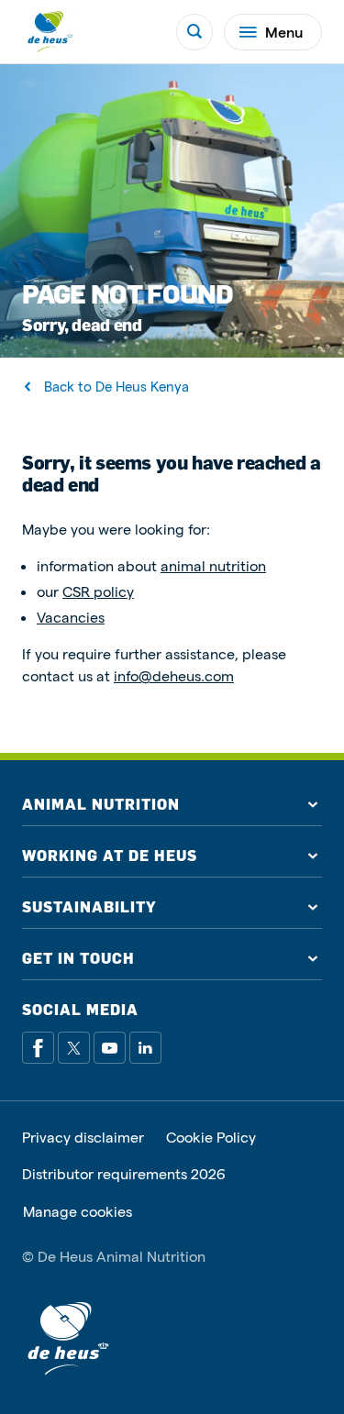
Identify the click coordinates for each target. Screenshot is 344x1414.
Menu (284, 31)
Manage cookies (77, 1211)
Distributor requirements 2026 (124, 1173)
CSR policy (98, 591)
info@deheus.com (174, 675)
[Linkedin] (145, 1048)
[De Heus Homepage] (49, 31)
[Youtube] (110, 1048)
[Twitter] (74, 1048)
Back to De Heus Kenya (116, 386)
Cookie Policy (211, 1137)
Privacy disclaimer (83, 1137)
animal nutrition (213, 565)
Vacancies (71, 616)
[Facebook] (38, 1048)
